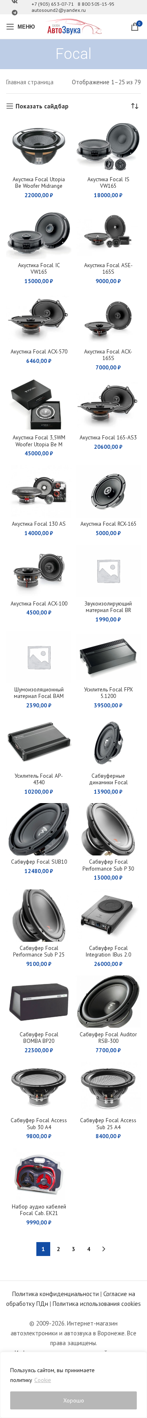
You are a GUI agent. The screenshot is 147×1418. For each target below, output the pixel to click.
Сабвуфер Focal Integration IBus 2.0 (108, 951)
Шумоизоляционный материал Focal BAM (39, 693)
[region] (73, 1385)
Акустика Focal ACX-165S (108, 355)
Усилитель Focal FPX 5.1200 (108, 693)
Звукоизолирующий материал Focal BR (108, 607)
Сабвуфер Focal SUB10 (39, 861)
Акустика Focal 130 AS (39, 523)
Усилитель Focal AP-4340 (39, 779)
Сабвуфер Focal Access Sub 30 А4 (39, 1123)
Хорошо (73, 1400)
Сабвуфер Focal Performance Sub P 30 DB (108, 868)
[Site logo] (73, 26)
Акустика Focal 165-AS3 (108, 437)
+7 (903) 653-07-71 (52, 4)
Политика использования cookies (97, 1304)
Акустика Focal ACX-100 (39, 603)
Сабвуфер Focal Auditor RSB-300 (108, 1037)
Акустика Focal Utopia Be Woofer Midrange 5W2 (39, 186)
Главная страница (29, 82)
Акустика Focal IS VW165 (108, 182)
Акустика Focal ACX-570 (39, 351)
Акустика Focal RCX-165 (108, 523)
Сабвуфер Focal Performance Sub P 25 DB (39, 954)
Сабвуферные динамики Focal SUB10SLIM (108, 782)
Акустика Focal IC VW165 (39, 268)
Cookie (42, 1380)
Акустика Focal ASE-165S (108, 268)
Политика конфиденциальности (55, 1294)
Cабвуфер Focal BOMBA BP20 (39, 1037)
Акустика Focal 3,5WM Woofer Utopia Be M (39, 441)
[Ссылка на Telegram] (14, 12)
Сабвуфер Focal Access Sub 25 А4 (108, 1123)
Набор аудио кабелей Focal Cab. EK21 (39, 1210)
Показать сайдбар (42, 106)
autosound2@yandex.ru (58, 10)
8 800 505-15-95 (96, 4)
